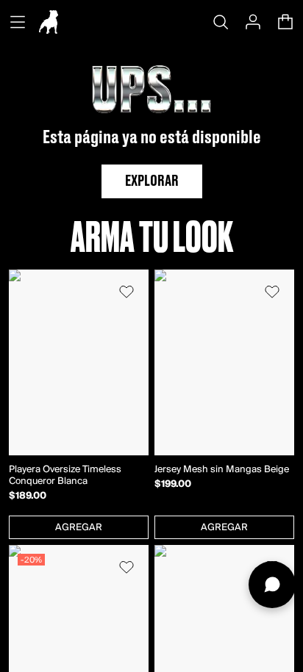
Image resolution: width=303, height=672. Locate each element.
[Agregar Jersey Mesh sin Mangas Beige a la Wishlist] (272, 291)
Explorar (152, 181)
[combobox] (79, 527)
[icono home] (48, 22)
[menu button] (17, 22)
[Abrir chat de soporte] (272, 584)
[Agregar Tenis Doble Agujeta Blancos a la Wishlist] (126, 567)
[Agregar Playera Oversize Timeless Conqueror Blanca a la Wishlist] (126, 291)
